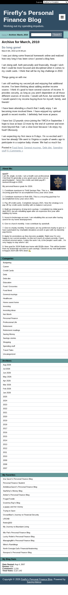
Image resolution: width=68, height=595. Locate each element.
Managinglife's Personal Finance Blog (18, 540)
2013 (5, 444)
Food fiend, (17, 147)
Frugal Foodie (9, 499)
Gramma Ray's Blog (11, 503)
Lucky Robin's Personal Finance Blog (19, 537)
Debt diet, (47, 147)
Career (6, 267)
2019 (5, 420)
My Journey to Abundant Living (16, 527)
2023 (5, 405)
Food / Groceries (10, 286)
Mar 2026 (7, 385)
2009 (5, 460)
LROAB (6, 519)
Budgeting (7, 263)
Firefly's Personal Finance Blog (36, 579)
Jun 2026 (7, 373)
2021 (5, 412)
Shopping (7, 342)
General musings (10, 294)
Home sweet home (11, 302)
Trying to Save (9, 511)
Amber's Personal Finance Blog (16, 495)
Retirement (7, 326)
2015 (5, 436)
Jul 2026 (6, 369)
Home (4, 35)
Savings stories (9, 338)
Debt (5, 274)
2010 (5, 456)
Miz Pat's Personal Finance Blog (16, 533)
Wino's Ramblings (10, 544)
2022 (5, 409)
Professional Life (10, 322)
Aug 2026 (7, 365)
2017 (5, 428)
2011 (5, 452)
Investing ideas (9, 310)
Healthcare (7, 298)
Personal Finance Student (14, 483)
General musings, (33, 147)
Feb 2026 (7, 389)
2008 (5, 464)
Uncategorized (9, 354)
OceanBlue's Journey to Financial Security (21, 515)
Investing (7, 306)
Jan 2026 (7, 393)
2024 (5, 401)
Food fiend (7, 290)
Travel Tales (8, 350)
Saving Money (9, 334)
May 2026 (7, 377)
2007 (5, 468)
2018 (5, 424)
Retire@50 (7, 523)
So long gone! (11, 47)
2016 (5, 432)
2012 (5, 448)
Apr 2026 (7, 381)
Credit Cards (8, 270)
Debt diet (6, 278)
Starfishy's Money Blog (12, 491)
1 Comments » (15, 150)
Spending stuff (9, 346)
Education (7, 282)
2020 (5, 416)
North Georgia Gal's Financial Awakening (20, 548)
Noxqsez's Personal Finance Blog (17, 552)
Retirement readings (11, 330)
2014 (5, 440)
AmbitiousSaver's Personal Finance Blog (20, 487)
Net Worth (7, 314)
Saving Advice (34, 582)
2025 (5, 397)
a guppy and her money (13, 507)
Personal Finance (10, 318)
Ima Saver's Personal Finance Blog (18, 479)
